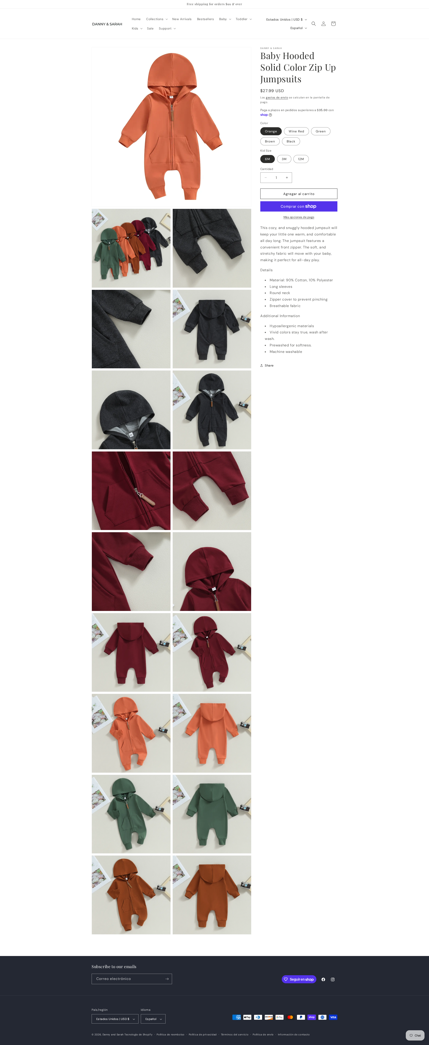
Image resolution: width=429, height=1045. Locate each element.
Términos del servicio (235, 1034)
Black (291, 141)
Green (321, 131)
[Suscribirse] (167, 979)
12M (301, 159)
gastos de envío (277, 97)
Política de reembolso (171, 1034)
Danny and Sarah (113, 1034)
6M (267, 159)
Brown (270, 141)
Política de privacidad (203, 1034)
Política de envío (263, 1034)
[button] (156, 19)
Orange (271, 131)
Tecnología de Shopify (138, 1034)
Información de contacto (294, 1034)
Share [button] (269, 365)
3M (284, 159)
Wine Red (296, 131)
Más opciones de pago (299, 217)
